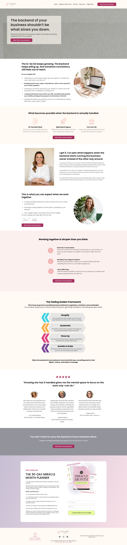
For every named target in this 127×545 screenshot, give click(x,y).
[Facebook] (60, 537)
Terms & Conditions (67, 542)
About (35, 534)
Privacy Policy (58, 542)
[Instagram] (63, 537)
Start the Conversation (35, 538)
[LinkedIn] (67, 537)
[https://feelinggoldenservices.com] (11, 4)
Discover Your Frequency (35, 539)
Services (35, 536)
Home (35, 533)
